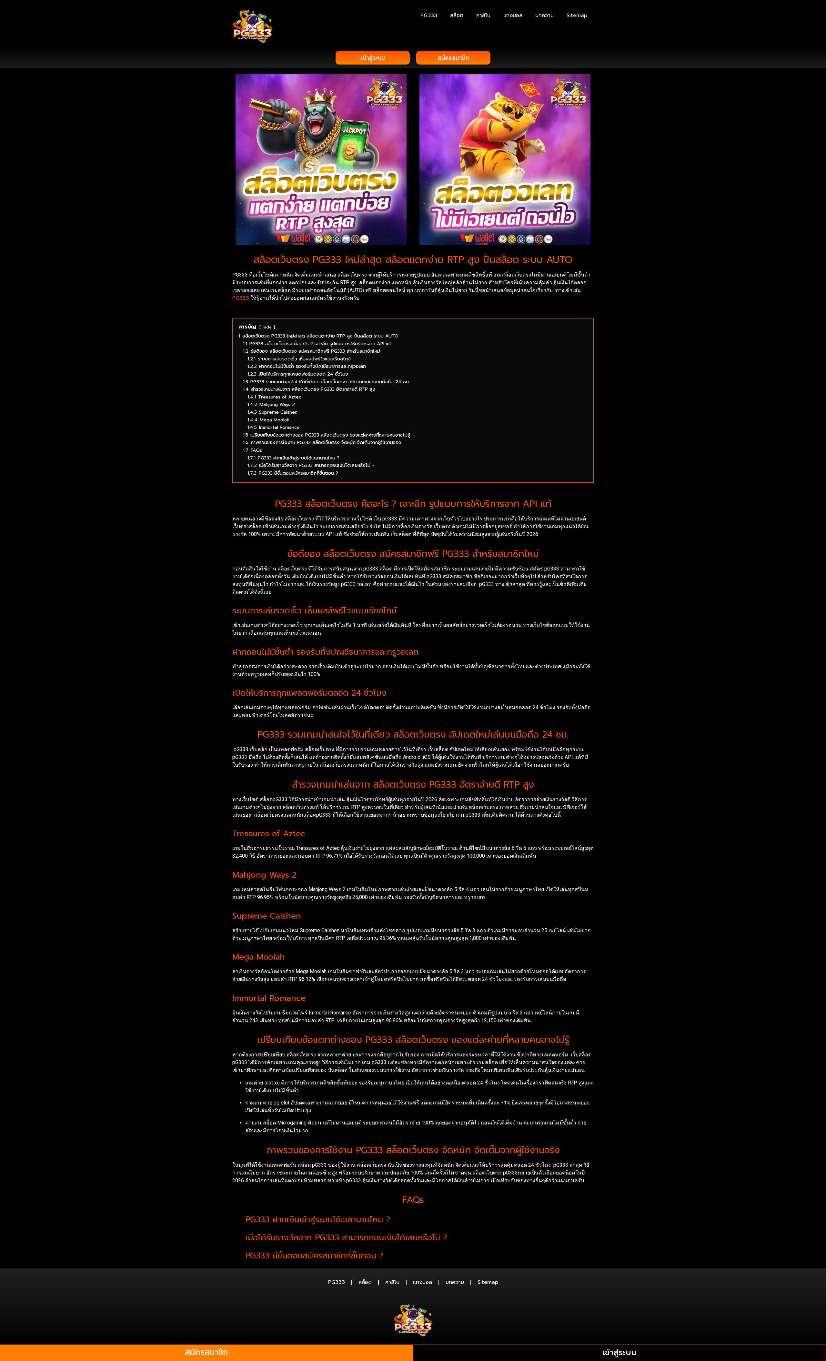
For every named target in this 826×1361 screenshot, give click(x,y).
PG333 (428, 15)
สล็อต (456, 15)
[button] (413, 1220)
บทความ (544, 15)
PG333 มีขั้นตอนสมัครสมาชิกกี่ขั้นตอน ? (314, 1256)
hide (267, 327)
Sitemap (577, 15)
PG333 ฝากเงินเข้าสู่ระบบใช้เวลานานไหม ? (317, 1220)
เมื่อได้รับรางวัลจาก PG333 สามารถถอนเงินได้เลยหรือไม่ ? (346, 1238)
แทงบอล (512, 15)
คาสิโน (483, 15)
